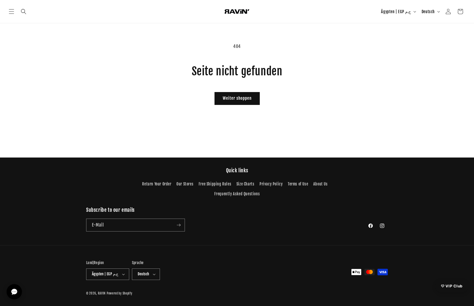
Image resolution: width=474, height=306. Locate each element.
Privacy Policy (271, 184)
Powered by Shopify (119, 293)
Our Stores (184, 184)
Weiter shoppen (237, 98)
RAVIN (102, 293)
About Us (320, 184)
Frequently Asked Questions (237, 193)
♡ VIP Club (451, 286)
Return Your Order (156, 184)
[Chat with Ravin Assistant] (14, 291)
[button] (11, 11)
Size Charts (245, 184)
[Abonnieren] (179, 225)
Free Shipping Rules (215, 184)
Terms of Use (298, 184)
